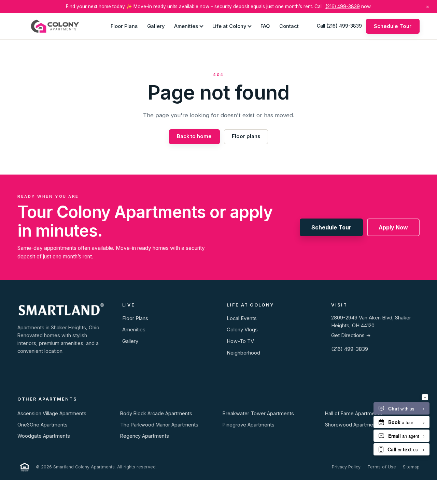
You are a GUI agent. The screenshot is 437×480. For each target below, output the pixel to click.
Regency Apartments (144, 436)
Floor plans (246, 136)
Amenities (186, 26)
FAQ (265, 26)
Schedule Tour (392, 26)
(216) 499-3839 (342, 6)
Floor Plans (124, 26)
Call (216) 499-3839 (339, 26)
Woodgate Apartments (43, 436)
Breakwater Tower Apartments (258, 413)
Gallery (156, 26)
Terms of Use (381, 466)
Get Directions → (351, 335)
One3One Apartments (42, 424)
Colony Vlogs (242, 330)
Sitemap (411, 466)
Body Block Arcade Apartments (156, 413)
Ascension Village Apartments (51, 413)
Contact (289, 26)
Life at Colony (229, 26)
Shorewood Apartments (352, 424)
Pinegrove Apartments (248, 424)
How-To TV (240, 341)
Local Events (242, 318)
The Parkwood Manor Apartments (159, 424)
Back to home (194, 136)
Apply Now (393, 227)
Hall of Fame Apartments (353, 413)
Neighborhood (243, 353)
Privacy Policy (346, 466)
